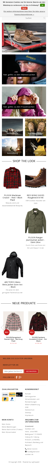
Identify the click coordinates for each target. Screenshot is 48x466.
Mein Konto (6, 424)
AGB (26, 407)
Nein (24, 8)
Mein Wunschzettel (9, 432)
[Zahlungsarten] (5, 395)
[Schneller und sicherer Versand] (24, 37)
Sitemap (28, 412)
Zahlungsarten (30, 396)
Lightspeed (35, 462)
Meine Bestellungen (9, 427)
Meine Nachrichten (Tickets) (12, 429)
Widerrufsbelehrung (32, 404)
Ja (42, 5)
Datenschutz (30, 410)
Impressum (29, 415)
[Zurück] (4, 37)
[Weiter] (44, 37)
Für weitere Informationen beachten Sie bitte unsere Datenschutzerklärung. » (24, 13)
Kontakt (28, 394)
